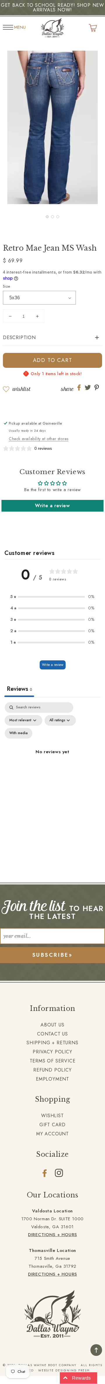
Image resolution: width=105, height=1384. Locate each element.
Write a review (52, 505)
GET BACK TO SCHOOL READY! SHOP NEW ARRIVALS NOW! (52, 7)
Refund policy (52, 1070)
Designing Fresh (72, 1370)
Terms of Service (53, 1060)
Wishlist (21, 389)
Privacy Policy (52, 1051)
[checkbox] (18, 733)
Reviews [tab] (19, 689)
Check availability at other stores (38, 439)
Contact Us (52, 1034)
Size (6, 286)
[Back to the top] (96, 1350)
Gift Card (52, 1124)
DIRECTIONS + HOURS (52, 1234)
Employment (52, 1079)
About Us (52, 1024)
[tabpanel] (52, 759)
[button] (47, 216)
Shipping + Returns (52, 1042)
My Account (52, 1133)
